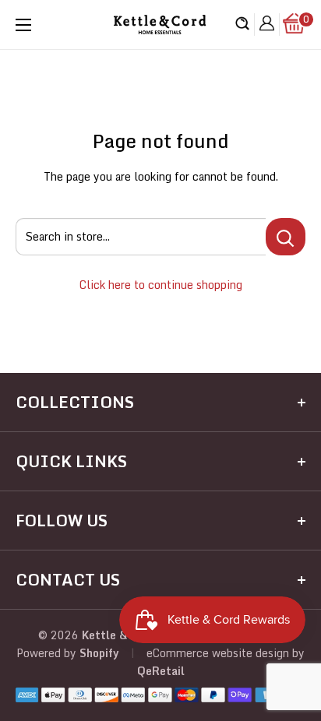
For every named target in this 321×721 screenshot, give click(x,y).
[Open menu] (23, 25)
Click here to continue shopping (160, 285)
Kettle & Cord (118, 635)
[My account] (266, 25)
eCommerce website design (217, 653)
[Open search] (242, 25)
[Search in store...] (285, 236)
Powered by (47, 653)
